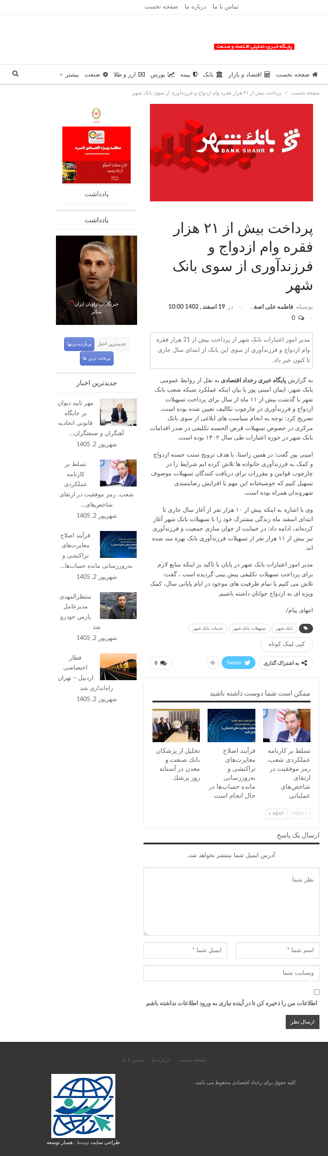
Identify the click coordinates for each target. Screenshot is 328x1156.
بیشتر (72, 75)
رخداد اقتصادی (239, 380)
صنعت (92, 75)
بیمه (185, 75)
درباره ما (195, 7)
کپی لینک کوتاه (287, 644)
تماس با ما (226, 7)
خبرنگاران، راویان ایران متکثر (96, 308)
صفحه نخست (161, 7)
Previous (55, 274)
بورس (157, 75)
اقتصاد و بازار (245, 75)
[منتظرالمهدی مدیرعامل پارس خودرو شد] (118, 605)
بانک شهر (284, 628)
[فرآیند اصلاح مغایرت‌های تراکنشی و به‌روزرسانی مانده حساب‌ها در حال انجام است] (231, 725)
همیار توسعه (60, 1142)
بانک (208, 75)
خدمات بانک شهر (208, 628)
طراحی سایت (105, 1142)
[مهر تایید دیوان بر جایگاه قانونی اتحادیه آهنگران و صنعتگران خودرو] (118, 412)
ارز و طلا (125, 75)
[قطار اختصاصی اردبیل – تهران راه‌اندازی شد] (118, 667)
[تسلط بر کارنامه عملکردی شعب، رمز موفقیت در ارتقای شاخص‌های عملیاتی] (286, 725)
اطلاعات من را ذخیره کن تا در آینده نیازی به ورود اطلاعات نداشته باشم (231, 1003)
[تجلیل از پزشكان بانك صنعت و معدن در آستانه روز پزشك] (176, 725)
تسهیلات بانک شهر (249, 628)
